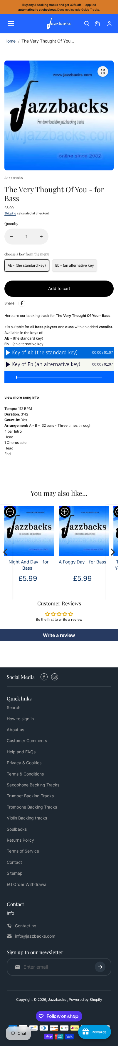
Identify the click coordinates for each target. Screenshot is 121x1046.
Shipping (10, 213)
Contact (14, 862)
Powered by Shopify (85, 999)
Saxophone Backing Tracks (33, 784)
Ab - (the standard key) (27, 265)
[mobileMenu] (10, 23)
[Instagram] (54, 676)
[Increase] (41, 237)
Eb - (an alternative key (74, 265)
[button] (64, 512)
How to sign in (20, 718)
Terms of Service (23, 850)
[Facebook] (21, 303)
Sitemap (15, 873)
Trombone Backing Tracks (32, 806)
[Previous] (6, 551)
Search (13, 707)
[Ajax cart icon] (97, 23)
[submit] (100, 966)
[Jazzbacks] (59, 23)
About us (15, 729)
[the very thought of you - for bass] (102, 71)
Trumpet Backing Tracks (30, 795)
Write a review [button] (59, 635)
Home (10, 40)
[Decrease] (11, 237)
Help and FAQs (21, 751)
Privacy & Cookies (24, 762)
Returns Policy (20, 840)
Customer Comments (27, 740)
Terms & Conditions (25, 773)
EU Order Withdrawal (27, 884)
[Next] (112, 551)
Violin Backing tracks (27, 817)
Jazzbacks (57, 999)
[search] (87, 23)
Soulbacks (17, 829)
